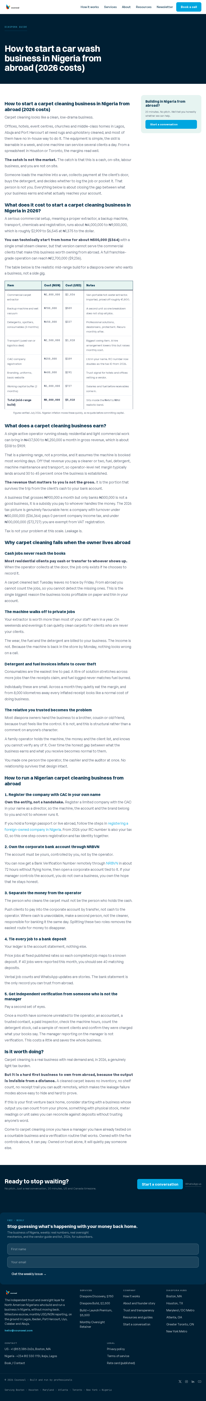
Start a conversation (164, 124)
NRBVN (112, 863)
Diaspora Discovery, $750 (96, 1296)
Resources (143, 7)
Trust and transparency (138, 1310)
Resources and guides (138, 1317)
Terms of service (118, 1356)
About (126, 7)
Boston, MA (174, 1296)
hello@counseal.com (19, 1330)
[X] (180, 1381)
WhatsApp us (193, 1183)
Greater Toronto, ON (180, 1324)
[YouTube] (199, 1381)
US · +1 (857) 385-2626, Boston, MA (28, 1349)
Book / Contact (15, 1363)
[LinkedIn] (193, 1381)
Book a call (189, 7)
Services (110, 7)
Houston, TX (174, 1303)
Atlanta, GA (174, 1317)
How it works (90, 7)
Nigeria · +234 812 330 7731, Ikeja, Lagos (31, 1356)
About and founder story (139, 1303)
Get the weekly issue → (28, 1274)
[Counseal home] (12, 6)
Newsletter (165, 7)
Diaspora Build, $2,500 (95, 1303)
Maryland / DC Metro (180, 1310)
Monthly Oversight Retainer (92, 1324)
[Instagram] (186, 1381)
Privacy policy (116, 1349)
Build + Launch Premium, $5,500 (96, 1312)
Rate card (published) (121, 1363)
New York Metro (176, 1331)
